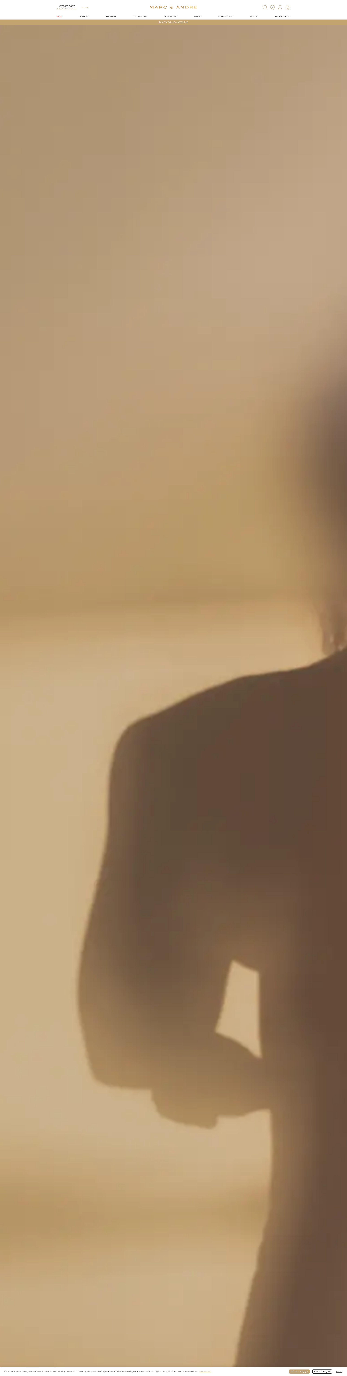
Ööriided (84, 16)
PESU (59, 16)
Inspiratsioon (282, 16)
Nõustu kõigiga (299, 1371)
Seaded (339, 1371)
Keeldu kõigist (322, 1371)
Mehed (197, 16)
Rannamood (170, 16)
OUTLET (254, 16)
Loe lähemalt (205, 1371)
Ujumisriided (140, 16)
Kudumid (111, 16)
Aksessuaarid (226, 16)
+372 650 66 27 (67, 6)
